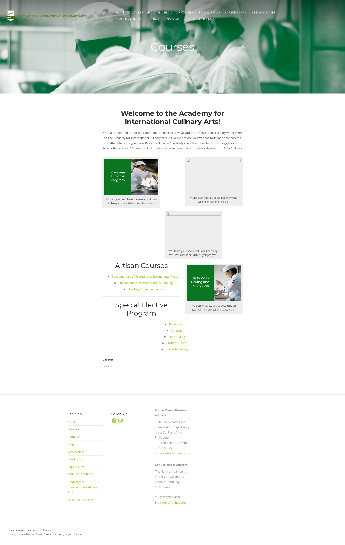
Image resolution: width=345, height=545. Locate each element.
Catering (177, 330)
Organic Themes (73, 534)
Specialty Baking (177, 349)
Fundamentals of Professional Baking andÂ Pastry (146, 277)
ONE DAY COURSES (262, 12)
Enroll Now (208, 12)
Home (120, 12)
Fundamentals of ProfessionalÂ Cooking (146, 283)
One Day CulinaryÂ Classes (146, 289)
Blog (168, 12)
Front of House (177, 343)
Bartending (176, 324)
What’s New (185, 12)
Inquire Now (234, 12)
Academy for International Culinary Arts (149, 19)
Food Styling (177, 337)
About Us (153, 12)
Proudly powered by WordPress (25, 534)
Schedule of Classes (202, 19)
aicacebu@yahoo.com (172, 503)
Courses (134, 12)
